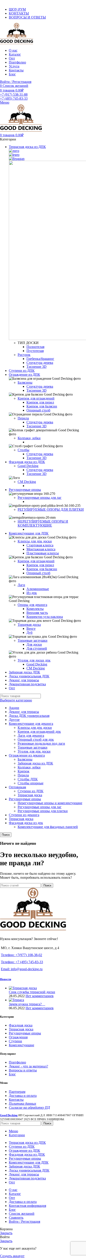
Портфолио (17, 1062)
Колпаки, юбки (29, 438)
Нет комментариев (40, 996)
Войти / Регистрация (24, 1221)
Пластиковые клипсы (42, 553)
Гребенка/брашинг (40, 359)
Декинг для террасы (24, 712)
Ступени (15, 1041)
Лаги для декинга (31, 735)
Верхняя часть (37, 613)
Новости (5, 979)
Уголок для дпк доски (34, 751)
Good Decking (28, 466)
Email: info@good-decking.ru (22, 969)
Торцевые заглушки (32, 640)
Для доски (34, 644)
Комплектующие (21, 1045)
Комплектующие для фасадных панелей (48, 827)
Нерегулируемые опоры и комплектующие (50, 803)
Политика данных (22, 1103)
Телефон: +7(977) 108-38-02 (21, 955)
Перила (23, 418)
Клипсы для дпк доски (35, 541)
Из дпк (31, 593)
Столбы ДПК (28, 779)
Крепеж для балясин (41, 406)
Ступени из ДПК (30, 791)
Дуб (29, 632)
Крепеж (23, 771)
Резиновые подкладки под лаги (41, 743)
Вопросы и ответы (23, 1070)
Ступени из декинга (24, 815)
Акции (14, 708)
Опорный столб (38, 410)
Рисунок (24, 355)
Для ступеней (36, 648)
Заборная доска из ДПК (35, 763)
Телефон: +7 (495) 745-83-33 (22, 962)
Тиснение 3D (36, 366)
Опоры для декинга (32, 605)
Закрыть (6, 1233)
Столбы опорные (30, 783)
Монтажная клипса (40, 549)
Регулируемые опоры (25, 799)
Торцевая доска (29, 624)
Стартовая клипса (39, 545)
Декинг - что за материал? (28, 1066)
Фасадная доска (20, 1025)
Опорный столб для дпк (36, 739)
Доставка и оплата (23, 1095)
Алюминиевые (37, 589)
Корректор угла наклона (44, 617)
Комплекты (35, 609)
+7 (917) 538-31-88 (14, 94)
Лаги (21, 585)
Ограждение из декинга (27, 755)
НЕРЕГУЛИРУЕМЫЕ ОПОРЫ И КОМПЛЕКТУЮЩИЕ (43, 523)
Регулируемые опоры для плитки (43, 811)
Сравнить (16, 1217)
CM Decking (27, 482)
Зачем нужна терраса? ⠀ (27, 1004)
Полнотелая (35, 347)
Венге (31, 628)
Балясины (25, 382)
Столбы (23, 450)
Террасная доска (30, 795)
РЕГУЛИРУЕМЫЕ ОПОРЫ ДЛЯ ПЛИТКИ (51, 509)
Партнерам (17, 1092)
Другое (14, 720)
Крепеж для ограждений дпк (39, 731)
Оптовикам (17, 787)
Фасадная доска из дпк (26, 823)
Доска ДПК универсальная (29, 716)
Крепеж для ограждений (36, 398)
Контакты (16, 1099)
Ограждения (18, 1037)
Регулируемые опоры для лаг (40, 497)
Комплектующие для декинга (31, 723)
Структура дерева (39, 363)
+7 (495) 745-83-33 (14, 98)
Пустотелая (35, 351)
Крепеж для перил (40, 402)
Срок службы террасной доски (32, 992)
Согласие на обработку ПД (29, 1107)
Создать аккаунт (12, 1256)
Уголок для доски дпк (34, 660)
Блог (12, 1074)
